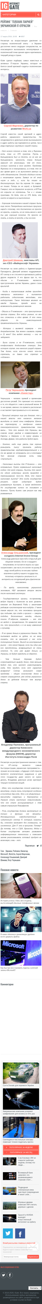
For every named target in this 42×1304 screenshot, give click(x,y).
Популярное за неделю (21, 1147)
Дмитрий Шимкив (13, 260)
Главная (13, 30)
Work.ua (26, 128)
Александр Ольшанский (14, 552)
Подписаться (33, 1257)
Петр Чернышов (15, 390)
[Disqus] (21, 1017)
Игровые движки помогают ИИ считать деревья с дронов (27, 1204)
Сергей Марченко (23, 854)
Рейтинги (16, 851)
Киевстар (24, 851)
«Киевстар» (26, 393)
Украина (9, 851)
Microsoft (4, 854)
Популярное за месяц (21, 1152)
